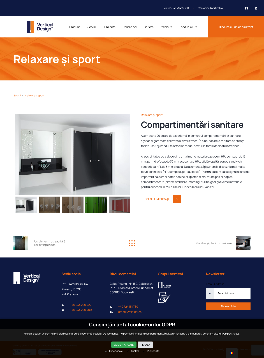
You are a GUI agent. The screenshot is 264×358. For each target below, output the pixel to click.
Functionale (116, 351)
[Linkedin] (255, 8)
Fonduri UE (186, 27)
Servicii (92, 27)
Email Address (215, 284)
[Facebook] (246, 8)
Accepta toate (124, 344)
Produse (74, 27)
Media (165, 27)
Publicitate (153, 351)
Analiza (135, 351)
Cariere (149, 27)
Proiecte (109, 27)
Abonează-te (228, 306)
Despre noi (130, 27)
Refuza (145, 344)
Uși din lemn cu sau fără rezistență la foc (50, 243)
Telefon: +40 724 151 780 (176, 8)
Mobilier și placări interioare (214, 243)
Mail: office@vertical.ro (210, 8)
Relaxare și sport (56, 59)
